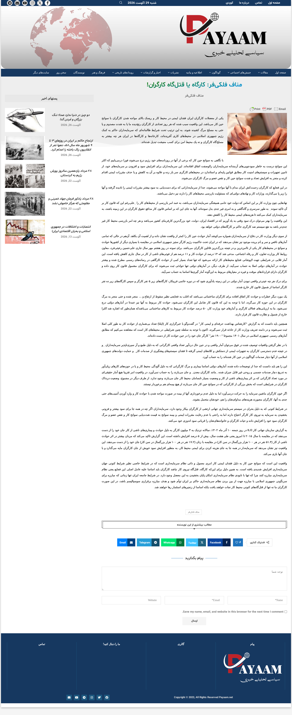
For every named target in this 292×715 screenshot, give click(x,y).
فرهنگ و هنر (98, 72)
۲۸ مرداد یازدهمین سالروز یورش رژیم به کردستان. (70, 173)
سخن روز (61, 72)
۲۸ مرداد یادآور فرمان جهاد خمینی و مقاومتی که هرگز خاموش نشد (70, 201)
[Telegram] (10, 3)
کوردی (229, 3)
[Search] (121, 3)
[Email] (17, 3)
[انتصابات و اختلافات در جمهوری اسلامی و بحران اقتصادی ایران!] (25, 232)
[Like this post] (236, 542)
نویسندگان (79, 72)
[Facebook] (47, 3)
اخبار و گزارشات (152, 72)
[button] (155, 669)
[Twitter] (40, 3)
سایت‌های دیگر (41, 72)
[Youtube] (25, 3)
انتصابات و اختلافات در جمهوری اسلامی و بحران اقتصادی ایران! (71, 229)
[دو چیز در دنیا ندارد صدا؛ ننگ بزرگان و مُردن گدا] (25, 120)
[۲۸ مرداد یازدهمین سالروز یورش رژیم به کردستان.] (25, 176)
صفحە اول (274, 3)
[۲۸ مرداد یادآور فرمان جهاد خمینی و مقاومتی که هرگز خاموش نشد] (25, 204)
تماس (258, 3)
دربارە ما (244, 3)
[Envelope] (69, 697)
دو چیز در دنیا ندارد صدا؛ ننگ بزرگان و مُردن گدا (71, 117)
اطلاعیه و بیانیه (194, 72)
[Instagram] (32, 3)
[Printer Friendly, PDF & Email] (267, 109)
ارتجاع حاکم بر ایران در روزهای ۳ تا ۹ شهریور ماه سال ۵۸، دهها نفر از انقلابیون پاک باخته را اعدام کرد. (71, 145)
